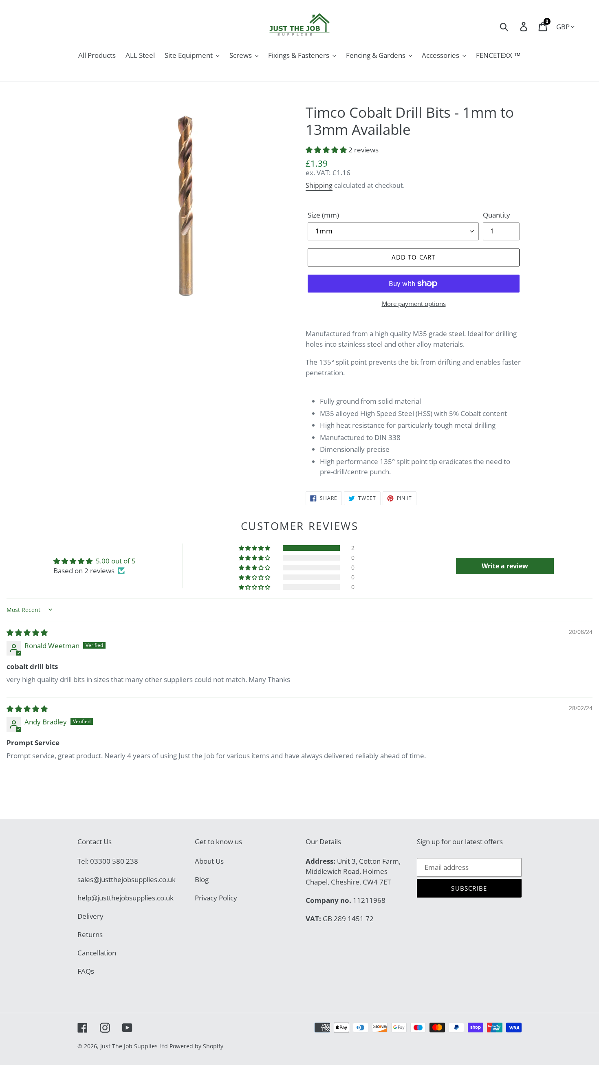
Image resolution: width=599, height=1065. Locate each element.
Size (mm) (323, 215)
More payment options (414, 303)
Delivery (90, 916)
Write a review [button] (505, 565)
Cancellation (96, 952)
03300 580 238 (114, 861)
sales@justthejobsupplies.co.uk (126, 879)
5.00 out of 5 (116, 561)
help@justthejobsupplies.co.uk (125, 897)
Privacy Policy (216, 897)
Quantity (496, 215)
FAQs (85, 971)
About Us (209, 861)
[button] (327, 149)
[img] (27, 632)
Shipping (319, 185)
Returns (90, 934)
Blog (202, 879)
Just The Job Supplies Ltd (134, 1046)
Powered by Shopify (196, 1046)
